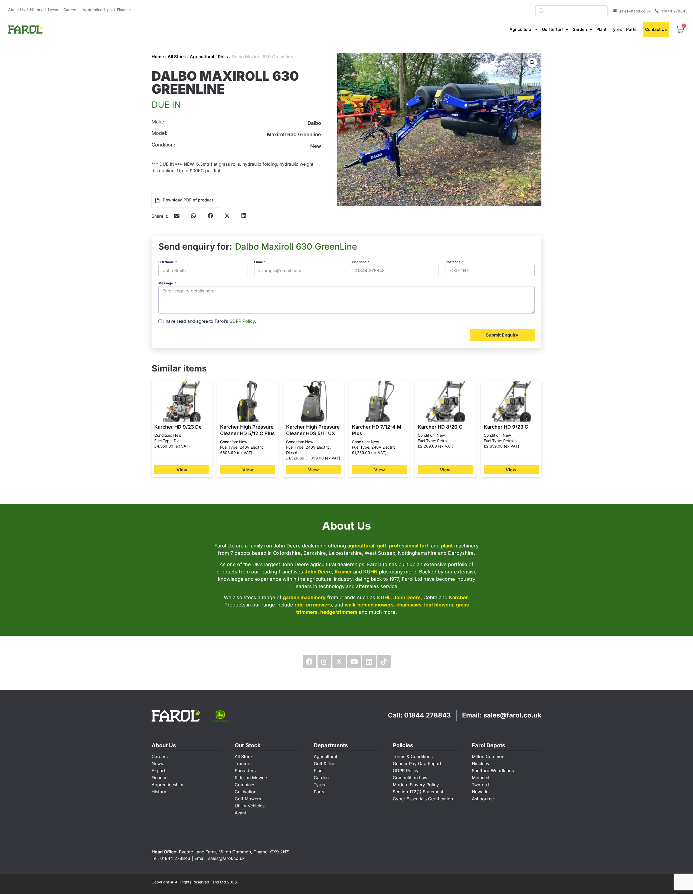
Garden (580, 29)
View (181, 469)
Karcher (458, 597)
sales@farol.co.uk (512, 715)
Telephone (358, 262)
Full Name (166, 262)
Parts (631, 29)
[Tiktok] (384, 661)
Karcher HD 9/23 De (178, 427)
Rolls (223, 56)
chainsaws (408, 605)
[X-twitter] (339, 661)
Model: (159, 133)
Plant (601, 29)
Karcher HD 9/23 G (506, 427)
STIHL (384, 597)
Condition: (163, 145)
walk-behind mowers (369, 605)
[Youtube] (354, 661)
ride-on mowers (313, 605)
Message (166, 283)
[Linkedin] (369, 661)
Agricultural (520, 29)
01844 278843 (427, 715)
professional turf (408, 546)
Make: (159, 122)
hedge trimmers (339, 612)
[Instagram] (324, 661)
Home (158, 56)
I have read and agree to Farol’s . (209, 321)
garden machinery (304, 597)
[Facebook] (309, 661)
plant (447, 546)
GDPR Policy (242, 321)
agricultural (360, 546)
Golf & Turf (552, 29)
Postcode (453, 262)
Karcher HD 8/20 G (440, 427)
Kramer (343, 572)
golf (381, 546)
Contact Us (656, 29)
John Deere (318, 572)
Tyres (616, 29)
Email (258, 262)
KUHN (370, 572)
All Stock (177, 56)
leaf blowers (438, 605)
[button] (193, 215)
